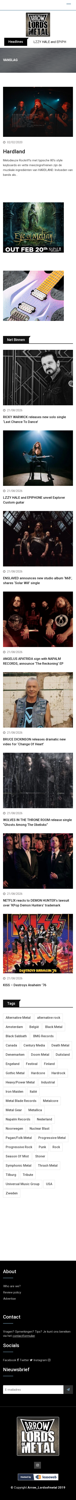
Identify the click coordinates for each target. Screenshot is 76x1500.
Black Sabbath (16, 1036)
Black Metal (53, 1027)
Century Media (34, 1045)
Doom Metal (40, 1055)
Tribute (28, 1175)
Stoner (40, 1156)
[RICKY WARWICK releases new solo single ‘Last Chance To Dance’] (38, 378)
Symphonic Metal (18, 1165)
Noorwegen (14, 1128)
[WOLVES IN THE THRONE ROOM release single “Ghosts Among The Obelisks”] (38, 781)
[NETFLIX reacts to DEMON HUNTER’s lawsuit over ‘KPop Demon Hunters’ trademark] (38, 861)
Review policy (12, 1292)
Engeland (12, 1064)
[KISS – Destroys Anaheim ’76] (38, 944)
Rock (56, 1147)
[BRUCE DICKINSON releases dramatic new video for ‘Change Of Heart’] (38, 700)
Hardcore (38, 1073)
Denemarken (15, 1055)
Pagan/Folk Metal (19, 1138)
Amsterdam (14, 1027)
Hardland (14, 151)
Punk (42, 1147)
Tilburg (11, 1175)
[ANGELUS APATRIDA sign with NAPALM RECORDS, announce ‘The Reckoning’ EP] (38, 620)
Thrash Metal (48, 1165)
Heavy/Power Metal (20, 1082)
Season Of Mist (17, 1156)
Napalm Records (18, 1119)
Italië (33, 1092)
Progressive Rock (19, 1147)
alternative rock (48, 1018)
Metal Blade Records (21, 1101)
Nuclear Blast (39, 1128)
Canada (11, 1045)
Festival (31, 1064)
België (34, 1027)
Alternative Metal (18, 1018)
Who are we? (12, 1286)
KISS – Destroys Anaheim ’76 (24, 985)
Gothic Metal (15, 1073)
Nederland (44, 1119)
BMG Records (43, 1036)
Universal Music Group (23, 1184)
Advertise (9, 1298)
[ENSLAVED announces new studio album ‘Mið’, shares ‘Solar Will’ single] (38, 539)
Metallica (35, 1110)
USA (49, 1184)
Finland (49, 1064)
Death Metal (60, 1045)
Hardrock (58, 1073)
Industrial (48, 1082)
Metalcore (50, 1101)
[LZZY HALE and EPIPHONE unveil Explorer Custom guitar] (38, 458)
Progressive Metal (52, 1138)
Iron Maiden (14, 1092)
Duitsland (63, 1055)
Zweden (12, 1193)
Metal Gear (14, 1110)
